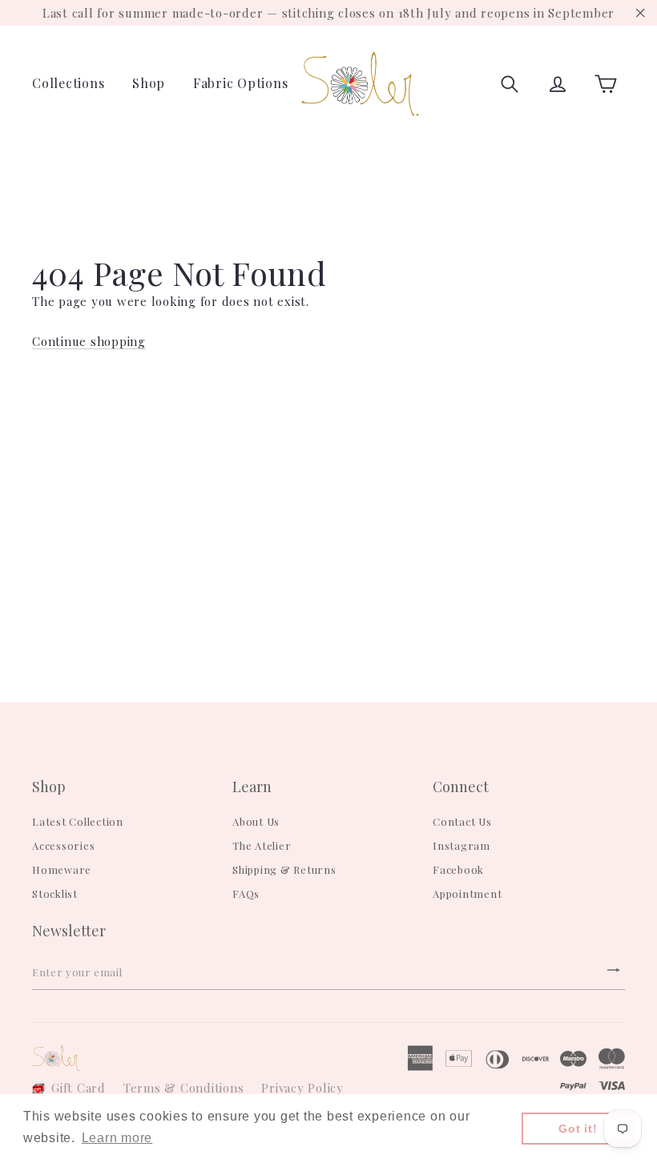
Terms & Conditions (183, 1088)
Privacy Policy (302, 1088)
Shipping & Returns (284, 869)
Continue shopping (89, 341)
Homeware (61, 869)
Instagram (461, 845)
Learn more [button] (117, 1138)
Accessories (63, 845)
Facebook (458, 869)
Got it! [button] (577, 1128)
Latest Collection (77, 821)
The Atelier (261, 845)
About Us (256, 821)
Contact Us (462, 821)
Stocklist (55, 893)
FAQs (246, 893)
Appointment (467, 893)
